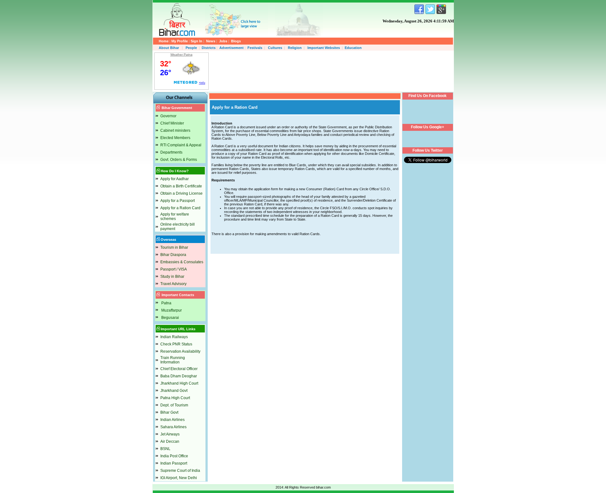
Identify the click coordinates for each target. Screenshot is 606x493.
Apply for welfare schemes (174, 216)
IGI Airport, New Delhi (178, 478)
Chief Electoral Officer (179, 369)
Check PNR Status (176, 344)
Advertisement (231, 48)
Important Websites (323, 48)
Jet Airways (170, 434)
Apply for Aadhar (174, 179)
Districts (209, 48)
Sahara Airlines (173, 427)
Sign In (196, 41)
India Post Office (174, 456)
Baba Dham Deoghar (178, 376)
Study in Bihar (172, 276)
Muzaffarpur (171, 310)
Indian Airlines (172, 419)
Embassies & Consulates (181, 262)
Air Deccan (169, 441)
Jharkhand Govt (173, 390)
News (210, 41)
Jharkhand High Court (179, 383)
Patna (166, 303)
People (191, 48)
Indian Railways (174, 337)
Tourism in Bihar (174, 247)
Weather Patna (181, 54)
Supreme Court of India (180, 470)
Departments (171, 152)
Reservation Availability (180, 351)
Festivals (254, 48)
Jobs (223, 41)
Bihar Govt (169, 412)
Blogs (236, 41)
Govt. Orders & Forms (178, 159)
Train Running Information (172, 360)
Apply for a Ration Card (180, 208)
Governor (168, 116)
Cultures (275, 48)
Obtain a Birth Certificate (181, 186)
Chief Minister (172, 123)
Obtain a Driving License (181, 193)
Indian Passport (173, 463)
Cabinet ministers (175, 130)
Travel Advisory (173, 284)
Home (164, 41)
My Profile (179, 41)
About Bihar (169, 48)
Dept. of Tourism (174, 405)
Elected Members (175, 138)
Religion (295, 48)
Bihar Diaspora (173, 255)
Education (353, 48)
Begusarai (170, 317)
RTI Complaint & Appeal (180, 145)
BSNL (165, 449)
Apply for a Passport (177, 200)
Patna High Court (175, 398)
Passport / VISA (173, 269)
